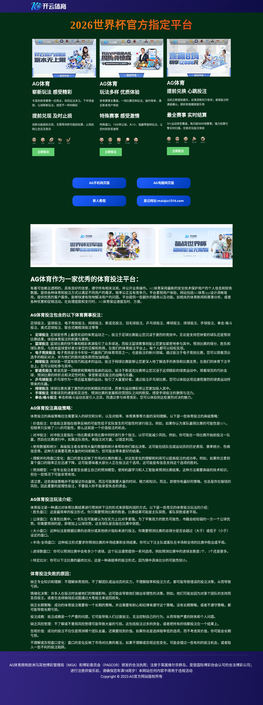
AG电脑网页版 (164, 183)
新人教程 (99, 201)
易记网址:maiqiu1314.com (164, 201)
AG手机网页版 (99, 183)
